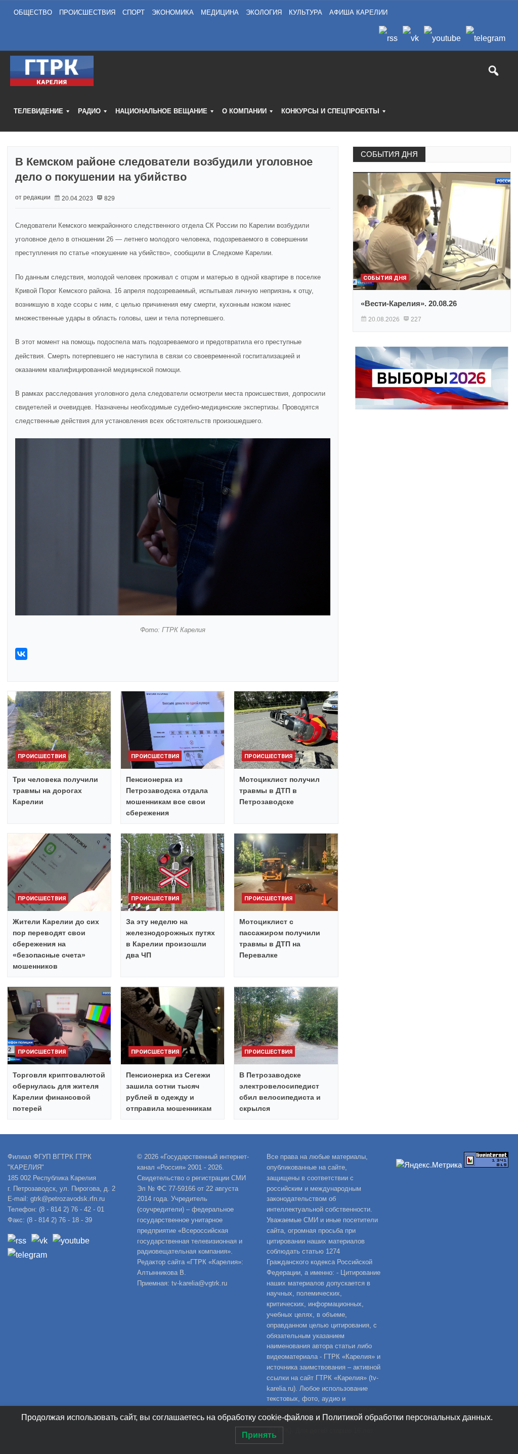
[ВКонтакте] (21, 654)
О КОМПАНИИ (244, 111)
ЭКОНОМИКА (173, 12)
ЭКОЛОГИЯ (264, 12)
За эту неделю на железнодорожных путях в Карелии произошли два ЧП (170, 938)
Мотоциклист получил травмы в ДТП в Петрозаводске (279, 790)
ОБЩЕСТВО (33, 12)
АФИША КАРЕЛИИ (358, 12)
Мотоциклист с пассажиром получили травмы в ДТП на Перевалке (279, 938)
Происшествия (42, 756)
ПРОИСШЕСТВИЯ (87, 12)
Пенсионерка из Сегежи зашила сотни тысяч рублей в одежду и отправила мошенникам (168, 1091)
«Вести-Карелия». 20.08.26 (409, 303)
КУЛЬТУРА (305, 12)
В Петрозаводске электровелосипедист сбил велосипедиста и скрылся (280, 1091)
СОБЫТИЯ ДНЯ (389, 154)
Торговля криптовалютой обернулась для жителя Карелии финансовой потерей (59, 1091)
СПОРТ (133, 12)
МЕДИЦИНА (220, 12)
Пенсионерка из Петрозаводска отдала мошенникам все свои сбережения (167, 796)
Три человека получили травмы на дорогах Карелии (55, 790)
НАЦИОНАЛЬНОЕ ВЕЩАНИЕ (161, 111)
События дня (384, 278)
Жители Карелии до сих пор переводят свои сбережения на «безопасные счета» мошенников (56, 944)
